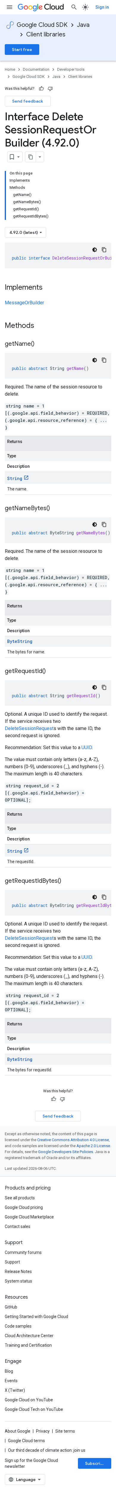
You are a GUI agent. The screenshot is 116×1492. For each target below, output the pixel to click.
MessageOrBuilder (24, 303)
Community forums (23, 1252)
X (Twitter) (15, 1390)
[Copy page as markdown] (30, 157)
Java (83, 25)
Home (10, 69)
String (14, 478)
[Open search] (74, 7)
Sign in (102, 7)
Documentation (36, 69)
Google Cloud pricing (24, 1207)
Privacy (43, 1431)
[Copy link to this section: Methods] (42, 326)
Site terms (65, 1431)
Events (11, 1380)
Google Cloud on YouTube (29, 1399)
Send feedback (27, 101)
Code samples (18, 1326)
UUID (86, 747)
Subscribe (95, 1463)
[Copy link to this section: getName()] (40, 344)
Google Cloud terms (26, 1440)
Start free (22, 49)
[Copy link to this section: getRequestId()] (52, 671)
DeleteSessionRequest (29, 728)
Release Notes (18, 1271)
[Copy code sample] (104, 249)
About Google (17, 1431)
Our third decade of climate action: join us (46, 1450)
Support (12, 1262)
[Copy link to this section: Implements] (48, 287)
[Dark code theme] (94, 249)
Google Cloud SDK (42, 25)
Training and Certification (28, 1345)
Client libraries (45, 34)
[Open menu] (9, 7)
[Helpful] (41, 88)
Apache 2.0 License (93, 1146)
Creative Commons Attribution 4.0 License (73, 1140)
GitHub (11, 1307)
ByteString (19, 641)
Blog (9, 1371)
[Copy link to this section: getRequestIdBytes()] (67, 881)
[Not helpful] (50, 88)
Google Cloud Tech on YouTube (34, 1409)
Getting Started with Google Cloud (36, 1316)
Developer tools (70, 69)
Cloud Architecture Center (29, 1335)
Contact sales (17, 1226)
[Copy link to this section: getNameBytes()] (56, 508)
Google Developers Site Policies (65, 1152)
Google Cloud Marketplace (29, 1217)
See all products (20, 1197)
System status (18, 1281)
